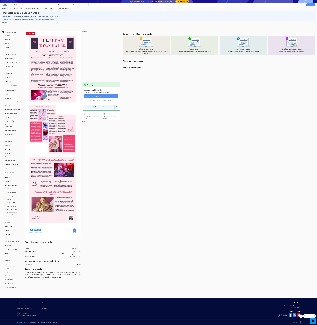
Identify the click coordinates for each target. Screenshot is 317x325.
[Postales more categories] (3, 234)
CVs (6, 264)
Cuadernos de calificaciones (9, 125)
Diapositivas (8, 276)
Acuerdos (7, 39)
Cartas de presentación (11, 102)
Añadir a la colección (99, 106)
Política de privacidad (22, 311)
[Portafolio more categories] (3, 230)
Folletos (7, 47)
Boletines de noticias (11, 185)
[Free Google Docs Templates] (7, 5)
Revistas (7, 153)
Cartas (7, 168)
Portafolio (8, 230)
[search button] (87, 5)
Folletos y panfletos (10, 54)
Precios (60, 5)
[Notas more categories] (3, 219)
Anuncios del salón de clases (11, 86)
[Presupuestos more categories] (3, 58)
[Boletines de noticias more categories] (3, 185)
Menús (7, 181)
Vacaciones (53, 5)
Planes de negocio (10, 66)
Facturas (7, 145)
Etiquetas (8, 157)
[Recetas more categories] (3, 257)
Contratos (8, 98)
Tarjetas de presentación (12, 62)
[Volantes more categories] (3, 117)
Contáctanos (43, 308)
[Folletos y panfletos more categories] (3, 55)
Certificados (8, 81)
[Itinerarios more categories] (3, 149)
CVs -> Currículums (10, 106)
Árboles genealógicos (11, 113)
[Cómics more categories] (3, 94)
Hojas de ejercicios (10, 287)
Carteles (7, 238)
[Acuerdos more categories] (3, 39)
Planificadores (9, 226)
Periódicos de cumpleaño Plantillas (38, 8)
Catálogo (7, 77)
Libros (6, 51)
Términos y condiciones (23, 308)
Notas (7, 219)
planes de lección (10, 160)
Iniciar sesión (300, 5)
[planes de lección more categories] (3, 161)
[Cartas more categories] (3, 168)
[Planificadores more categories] (3, 226)
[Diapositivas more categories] (3, 276)
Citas (6, 253)
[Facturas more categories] (3, 145)
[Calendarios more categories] (3, 74)
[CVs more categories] (3, 264)
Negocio (24, 5)
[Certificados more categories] (3, 81)
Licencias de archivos (22, 306)
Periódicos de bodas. (12, 215)
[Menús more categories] (3, 181)
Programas (8, 245)
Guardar (31, 33)
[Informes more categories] (3, 261)
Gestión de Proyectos (11, 249)
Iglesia (30, 5)
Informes (7, 260)
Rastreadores (9, 283)
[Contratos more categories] (3, 98)
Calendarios (8, 73)
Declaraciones (9, 279)
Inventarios (8, 138)
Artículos (7, 43)
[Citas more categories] (3, 253)
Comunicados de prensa (12, 241)
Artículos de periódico (12, 199)
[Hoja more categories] (3, 272)
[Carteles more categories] (3, 238)
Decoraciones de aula (11, 90)
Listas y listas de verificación (10, 173)
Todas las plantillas (10, 32)
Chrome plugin (44, 306)
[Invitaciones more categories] (3, 142)
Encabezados (9, 134)
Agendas (7, 35)
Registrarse (311, 5)
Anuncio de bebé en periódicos (11, 193)
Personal (44, 5)
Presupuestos (9, 58)
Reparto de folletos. (11, 130)
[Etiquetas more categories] (3, 157)
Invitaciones (8, 141)
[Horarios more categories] (3, 268)
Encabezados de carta (11, 164)
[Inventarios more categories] (3, 138)
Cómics (7, 94)
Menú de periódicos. (12, 206)
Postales (7, 234)
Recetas (7, 257)
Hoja (6, 272)
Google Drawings (10, 121)
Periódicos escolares (12, 212)
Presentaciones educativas (12, 109)
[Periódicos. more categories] (3, 189)
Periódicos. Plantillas (19, 8)
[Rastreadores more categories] (3, 283)
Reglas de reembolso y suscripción (26, 315)
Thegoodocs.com (6, 8)
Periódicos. (8, 189)
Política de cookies (22, 313)
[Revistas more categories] (3, 153)
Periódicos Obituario (12, 209)
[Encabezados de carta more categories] (3, 164)
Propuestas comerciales (12, 70)
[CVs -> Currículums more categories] (3, 106)
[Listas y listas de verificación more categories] (3, 172)
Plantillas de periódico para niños (13, 203)
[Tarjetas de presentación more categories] (3, 62)
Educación (37, 5)
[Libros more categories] (3, 51)
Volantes (7, 117)
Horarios (7, 268)
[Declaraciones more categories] (3, 280)
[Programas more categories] (3, 245)
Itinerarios (8, 149)
